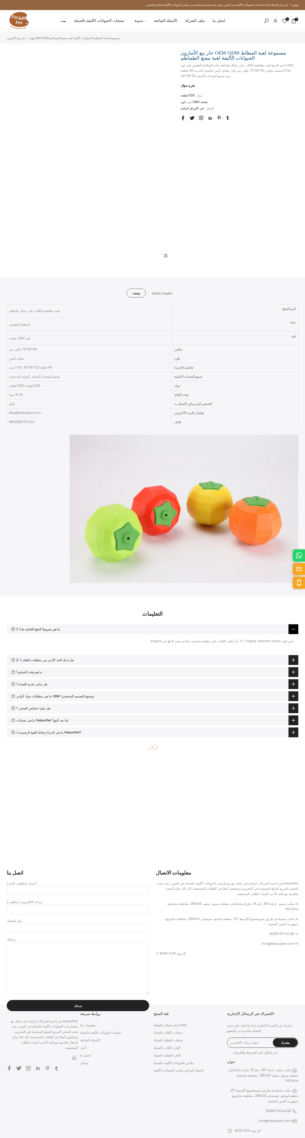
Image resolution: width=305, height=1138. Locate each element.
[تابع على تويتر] (192, 118)
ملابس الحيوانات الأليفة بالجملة (174, 1063)
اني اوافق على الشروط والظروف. (255, 1052)
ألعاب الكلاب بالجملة (167, 1048)
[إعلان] (152, 5)
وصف (136, 293)
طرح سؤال (188, 85)
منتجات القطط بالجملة (168, 1040)
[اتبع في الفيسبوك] (183, 118)
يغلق (12, 5)
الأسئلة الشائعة (165, 20)
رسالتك (11, 939)
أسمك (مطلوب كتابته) (21, 883)
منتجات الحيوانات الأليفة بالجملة (99, 20)
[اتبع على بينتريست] (219, 118)
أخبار (83, 1048)
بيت (63, 20)
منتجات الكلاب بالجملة (168, 1032)
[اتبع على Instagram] (201, 118)
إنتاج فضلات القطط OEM (170, 1025)
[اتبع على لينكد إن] (210, 118)
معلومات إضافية (162, 293)
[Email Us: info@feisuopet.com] (299, 569)
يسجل (84, 1063)
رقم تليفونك (14, 920)
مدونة (138, 20)
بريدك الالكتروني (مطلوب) (24, 902)
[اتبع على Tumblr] (228, 118)
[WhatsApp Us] (299, 555)
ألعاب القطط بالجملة (167, 1055)
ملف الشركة (195, 20)
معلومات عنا (88, 1025)
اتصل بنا (219, 20)
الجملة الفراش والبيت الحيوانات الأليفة (178, 1070)
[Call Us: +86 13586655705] (299, 582)
